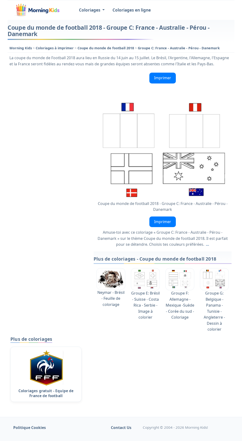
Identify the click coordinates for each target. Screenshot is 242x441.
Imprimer (162, 77)
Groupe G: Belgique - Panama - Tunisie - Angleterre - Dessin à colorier (214, 311)
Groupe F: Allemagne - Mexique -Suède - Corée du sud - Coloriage (180, 305)
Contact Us (121, 427)
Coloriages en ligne (131, 10)
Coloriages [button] (90, 10)
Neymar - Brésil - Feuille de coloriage (111, 298)
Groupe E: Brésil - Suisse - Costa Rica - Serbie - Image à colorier (145, 305)
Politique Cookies (29, 427)
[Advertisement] (48, 100)
